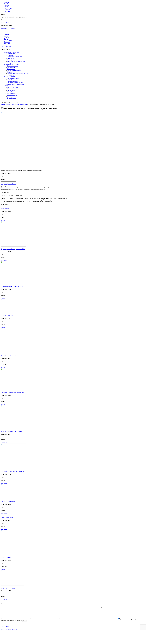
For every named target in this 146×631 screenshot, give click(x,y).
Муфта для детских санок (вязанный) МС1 (13, 471)
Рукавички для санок (7, 517)
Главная (6, 2)
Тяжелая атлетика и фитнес (12, 64)
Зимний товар (11, 92)
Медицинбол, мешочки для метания (17, 73)
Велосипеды (11, 53)
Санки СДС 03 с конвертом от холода (11, 431)
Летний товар (11, 90)
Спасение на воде (12, 81)
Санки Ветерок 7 (5, 208)
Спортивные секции (13, 87)
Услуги (6, 3)
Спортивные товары (13, 88)
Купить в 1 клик (11, 184)
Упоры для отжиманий (14, 70)
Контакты (7, 11)
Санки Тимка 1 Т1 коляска (8, 588)
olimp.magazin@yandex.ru (8, 28)
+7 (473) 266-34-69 (6, 22)
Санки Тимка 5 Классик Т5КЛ (9, 356)
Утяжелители (11, 69)
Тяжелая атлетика (12, 66)
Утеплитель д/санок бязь (8, 501)
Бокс (8, 96)
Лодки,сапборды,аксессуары (15, 84)
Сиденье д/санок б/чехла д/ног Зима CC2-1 (13, 249)
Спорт (6, 85)
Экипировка (11, 59)
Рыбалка (9, 79)
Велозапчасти (11, 58)
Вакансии (7, 9)
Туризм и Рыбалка (9, 76)
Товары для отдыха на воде (15, 82)
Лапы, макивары (12, 95)
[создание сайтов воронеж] (9, 629)
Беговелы (10, 55)
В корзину (4, 184)
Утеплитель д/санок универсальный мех (12, 392)
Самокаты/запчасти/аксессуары (16, 61)
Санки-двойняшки (6, 557)
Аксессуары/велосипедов (14, 56)
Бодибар (9, 72)
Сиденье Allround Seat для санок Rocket (12, 286)
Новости (6, 5)
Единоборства (11, 98)
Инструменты (11, 63)
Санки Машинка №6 (7, 315)
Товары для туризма (13, 78)
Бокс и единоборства (10, 93)
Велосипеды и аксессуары (11, 52)
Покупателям (8, 8)
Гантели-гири (11, 67)
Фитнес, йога (11, 75)
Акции (6, 6)
